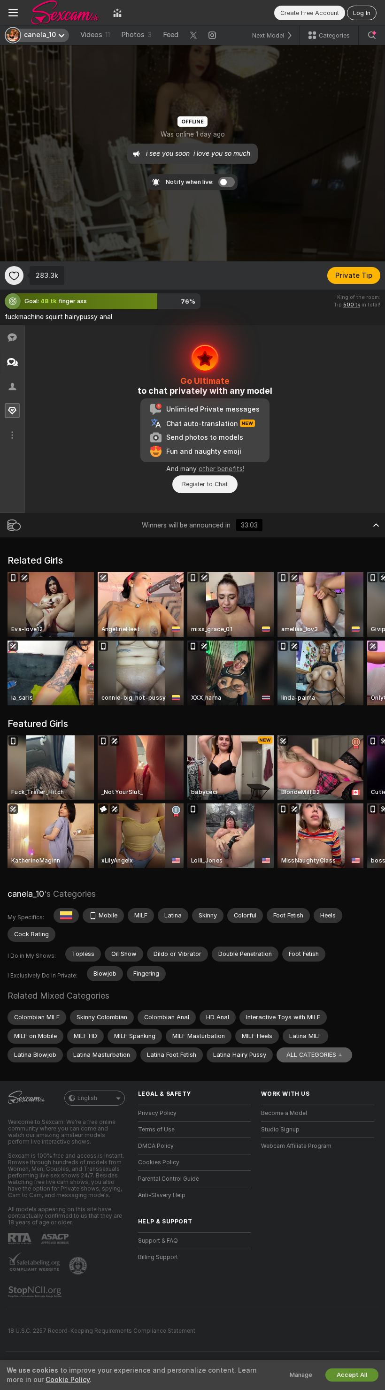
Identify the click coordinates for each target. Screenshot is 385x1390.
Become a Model (284, 1113)
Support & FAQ (158, 1240)
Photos (136, 35)
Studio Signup (280, 1129)
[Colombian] (66, 915)
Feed (170, 35)
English (87, 1098)
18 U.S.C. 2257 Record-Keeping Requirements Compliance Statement (101, 1331)
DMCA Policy (156, 1146)
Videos (95, 35)
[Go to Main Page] (65, 12)
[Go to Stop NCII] (35, 1292)
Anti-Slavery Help (161, 1195)
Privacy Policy (157, 1113)
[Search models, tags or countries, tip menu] (372, 35)
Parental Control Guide (168, 1179)
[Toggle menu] (13, 12)
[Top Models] (117, 12)
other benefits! (221, 469)
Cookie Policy (68, 1379)
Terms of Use (156, 1129)
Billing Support (158, 1257)
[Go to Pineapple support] (79, 1266)
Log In (361, 12)
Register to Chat (205, 484)
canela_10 (26, 894)
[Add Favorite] (14, 275)
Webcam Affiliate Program (296, 1146)
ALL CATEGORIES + (314, 1054)
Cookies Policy (158, 1162)
